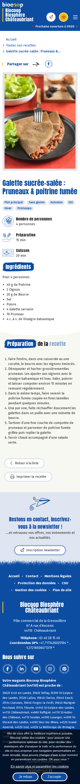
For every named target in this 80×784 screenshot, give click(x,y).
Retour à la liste (27, 463)
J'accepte (54, 776)
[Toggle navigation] (75, 18)
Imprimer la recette (31, 477)
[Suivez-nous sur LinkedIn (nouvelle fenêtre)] (22, 669)
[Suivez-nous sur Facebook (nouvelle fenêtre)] (7, 669)
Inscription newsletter (43, 550)
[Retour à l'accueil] (12, 5)
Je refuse (25, 776)
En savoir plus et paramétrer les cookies (40, 766)
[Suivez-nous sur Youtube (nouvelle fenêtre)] (36, 669)
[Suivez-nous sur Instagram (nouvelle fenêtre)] (50, 669)
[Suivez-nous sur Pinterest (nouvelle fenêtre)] (64, 669)
